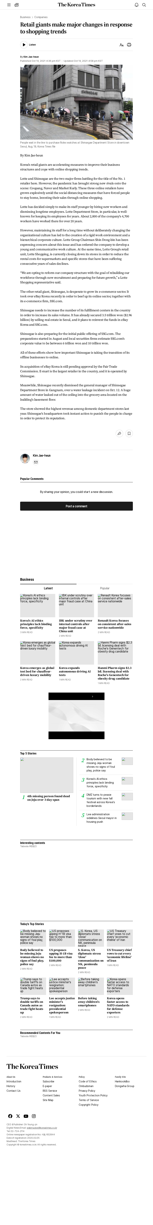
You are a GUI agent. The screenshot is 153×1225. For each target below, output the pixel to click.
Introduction (14, 1081)
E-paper (47, 1086)
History (11, 1086)
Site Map (48, 1100)
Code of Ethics (88, 1081)
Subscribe (48, 1081)
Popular (105, 588)
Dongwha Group (124, 1086)
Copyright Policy (88, 1104)
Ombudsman (86, 1086)
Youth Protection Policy (93, 1095)
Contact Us (14, 1090)
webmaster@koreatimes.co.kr (42, 1128)
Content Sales (51, 1095)
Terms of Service (89, 1100)
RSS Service (50, 1090)
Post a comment (76, 506)
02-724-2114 (17, 1131)
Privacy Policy (87, 1090)
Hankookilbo (122, 1081)
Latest (48, 588)
